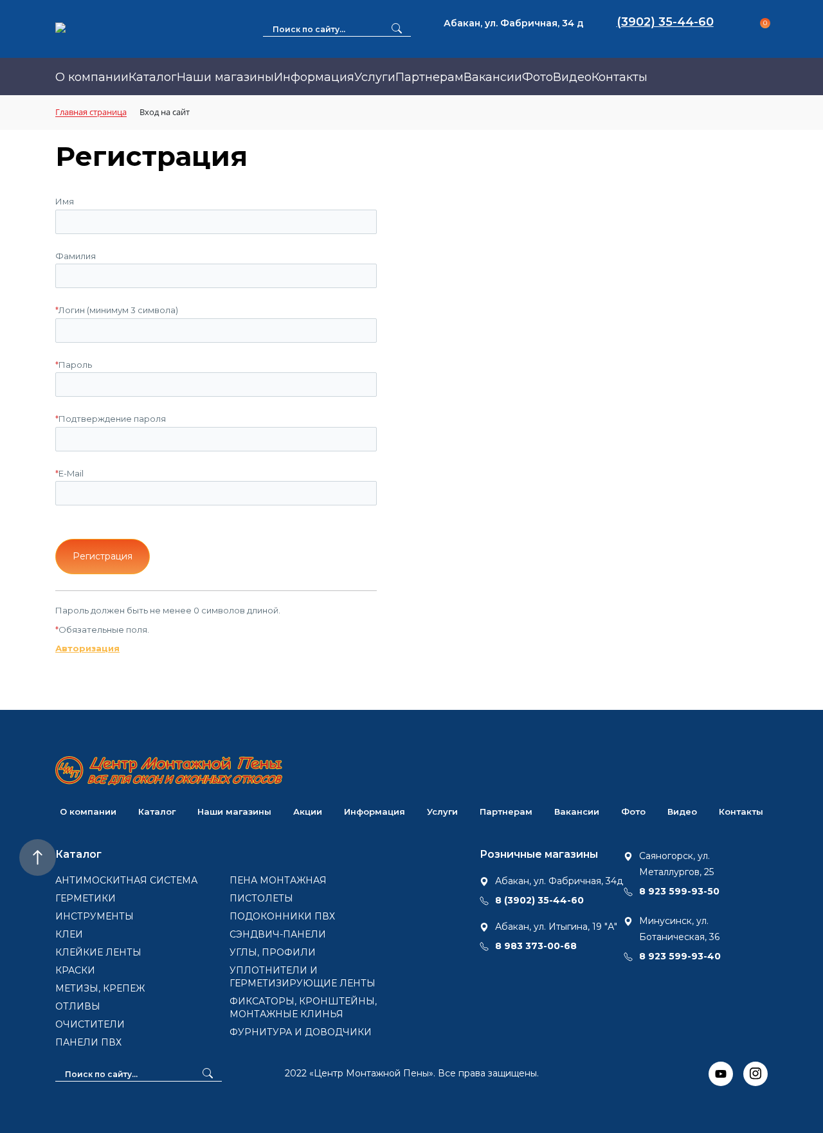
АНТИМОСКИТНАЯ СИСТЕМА (126, 880)
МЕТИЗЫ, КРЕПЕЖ (100, 988)
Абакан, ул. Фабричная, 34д (559, 881)
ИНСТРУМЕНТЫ (94, 916)
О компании (92, 77)
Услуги (374, 77)
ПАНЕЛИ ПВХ (88, 1042)
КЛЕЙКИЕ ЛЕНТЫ (98, 952)
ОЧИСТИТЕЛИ (90, 1024)
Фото (537, 77)
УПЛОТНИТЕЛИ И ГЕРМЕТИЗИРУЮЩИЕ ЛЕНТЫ (302, 977)
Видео (572, 77)
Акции (307, 811)
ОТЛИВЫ (77, 1006)
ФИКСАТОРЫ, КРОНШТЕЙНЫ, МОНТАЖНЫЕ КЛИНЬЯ (303, 1007)
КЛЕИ (69, 934)
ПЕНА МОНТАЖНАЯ (278, 880)
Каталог (153, 77)
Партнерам (429, 77)
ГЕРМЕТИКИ (85, 898)
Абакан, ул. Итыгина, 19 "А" (556, 926)
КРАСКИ (75, 970)
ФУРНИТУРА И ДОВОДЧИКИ (301, 1032)
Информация (314, 77)
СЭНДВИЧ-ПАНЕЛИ (278, 934)
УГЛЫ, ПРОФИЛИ (273, 952)
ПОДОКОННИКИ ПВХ (282, 916)
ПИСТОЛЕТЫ (261, 898)
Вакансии (493, 77)
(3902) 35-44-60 (665, 22)
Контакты (619, 77)
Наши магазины (225, 77)
